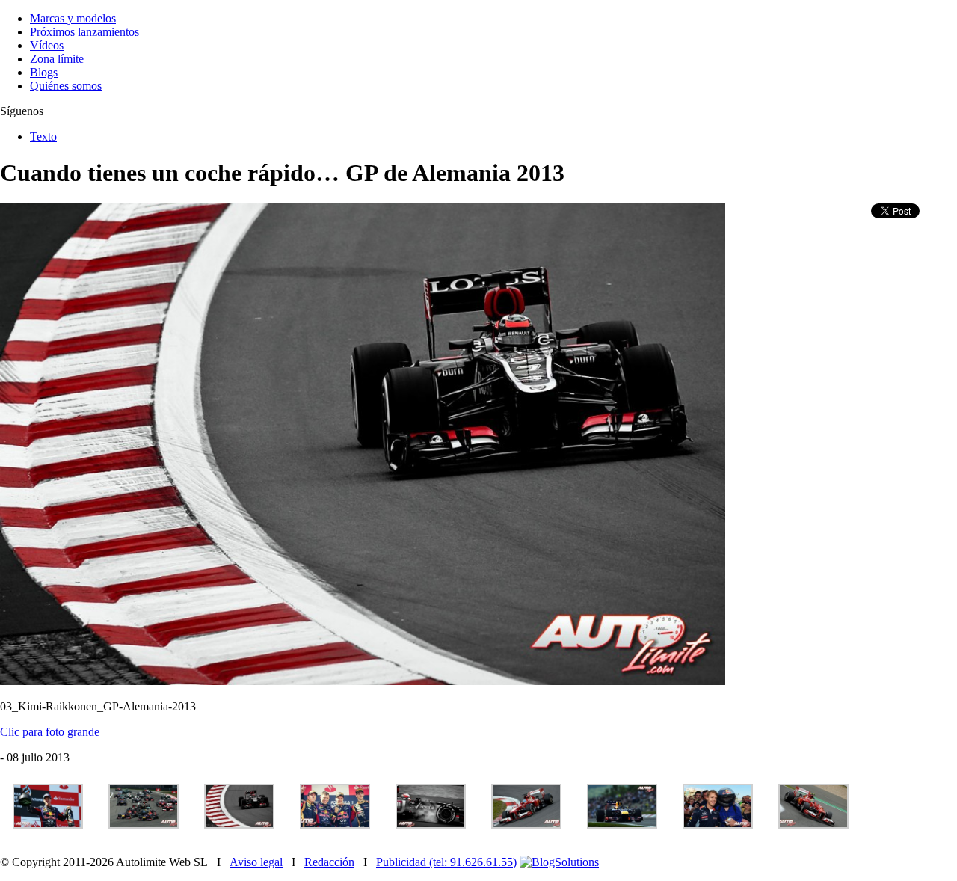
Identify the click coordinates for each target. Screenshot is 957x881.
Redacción (329, 862)
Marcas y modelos (73, 18)
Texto (43, 136)
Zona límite (57, 58)
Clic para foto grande (49, 731)
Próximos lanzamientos (84, 31)
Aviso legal (256, 862)
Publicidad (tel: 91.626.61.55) (446, 862)
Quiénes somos (66, 85)
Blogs (44, 72)
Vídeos (47, 45)
